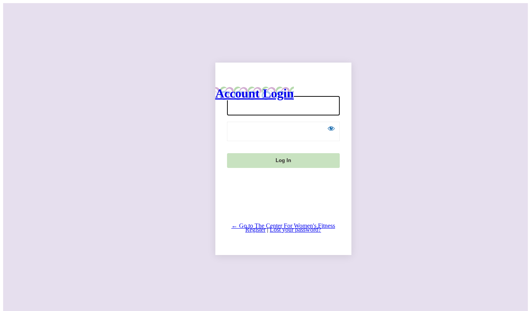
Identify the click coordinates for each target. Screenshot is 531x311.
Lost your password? (295, 229)
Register (255, 229)
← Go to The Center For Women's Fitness (283, 225)
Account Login (254, 93)
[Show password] (331, 128)
